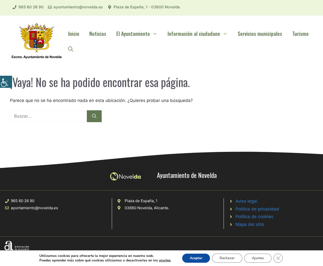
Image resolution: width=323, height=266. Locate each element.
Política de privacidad (257, 208)
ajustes (165, 260)
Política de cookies (254, 216)
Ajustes (258, 258)
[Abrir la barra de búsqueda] (70, 48)
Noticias (97, 33)
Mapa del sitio (249, 224)
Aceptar (196, 258)
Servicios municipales (260, 33)
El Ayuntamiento (133, 33)
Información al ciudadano (194, 33)
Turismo (300, 33)
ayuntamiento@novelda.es (78, 7)
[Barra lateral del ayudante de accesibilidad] (6, 82)
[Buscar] (94, 116)
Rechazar (227, 258)
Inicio (73, 33)
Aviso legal (246, 201)
